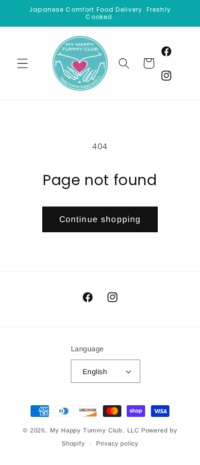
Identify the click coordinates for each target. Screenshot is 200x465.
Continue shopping (100, 219)
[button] (22, 63)
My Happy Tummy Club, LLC (94, 430)
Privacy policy (117, 443)
